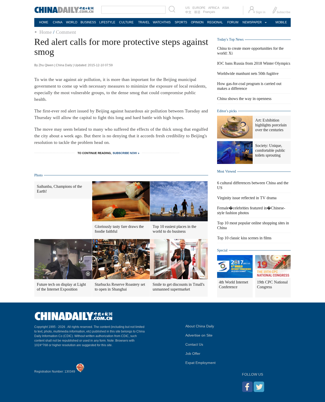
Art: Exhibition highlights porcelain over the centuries (271, 125)
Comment (66, 32)
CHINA (57, 22)
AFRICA (213, 8)
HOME (43, 22)
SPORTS (181, 22)
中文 (188, 12)
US (187, 8)
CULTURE (126, 22)
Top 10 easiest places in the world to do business (174, 228)
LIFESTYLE (107, 22)
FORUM (232, 22)
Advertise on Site (199, 335)
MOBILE (281, 22)
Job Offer (192, 353)
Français (209, 12)
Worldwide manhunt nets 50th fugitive (248, 73)
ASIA (225, 8)
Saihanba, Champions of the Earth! (59, 188)
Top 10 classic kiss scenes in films (244, 238)
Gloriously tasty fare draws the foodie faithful (119, 228)
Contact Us (194, 344)
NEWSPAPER (251, 22)
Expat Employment (200, 363)
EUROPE (198, 8)
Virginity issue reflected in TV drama (247, 198)
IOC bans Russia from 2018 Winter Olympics (253, 63)
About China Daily (199, 326)
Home (45, 32)
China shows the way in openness (244, 98)
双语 (197, 12)
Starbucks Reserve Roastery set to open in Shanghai (120, 286)
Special (222, 250)
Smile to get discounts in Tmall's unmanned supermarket (178, 286)
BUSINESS (88, 22)
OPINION (197, 22)
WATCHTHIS (162, 22)
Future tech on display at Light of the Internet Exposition (61, 286)
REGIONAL (215, 22)
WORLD (71, 22)
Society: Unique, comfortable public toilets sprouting (270, 150)
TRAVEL (144, 22)
